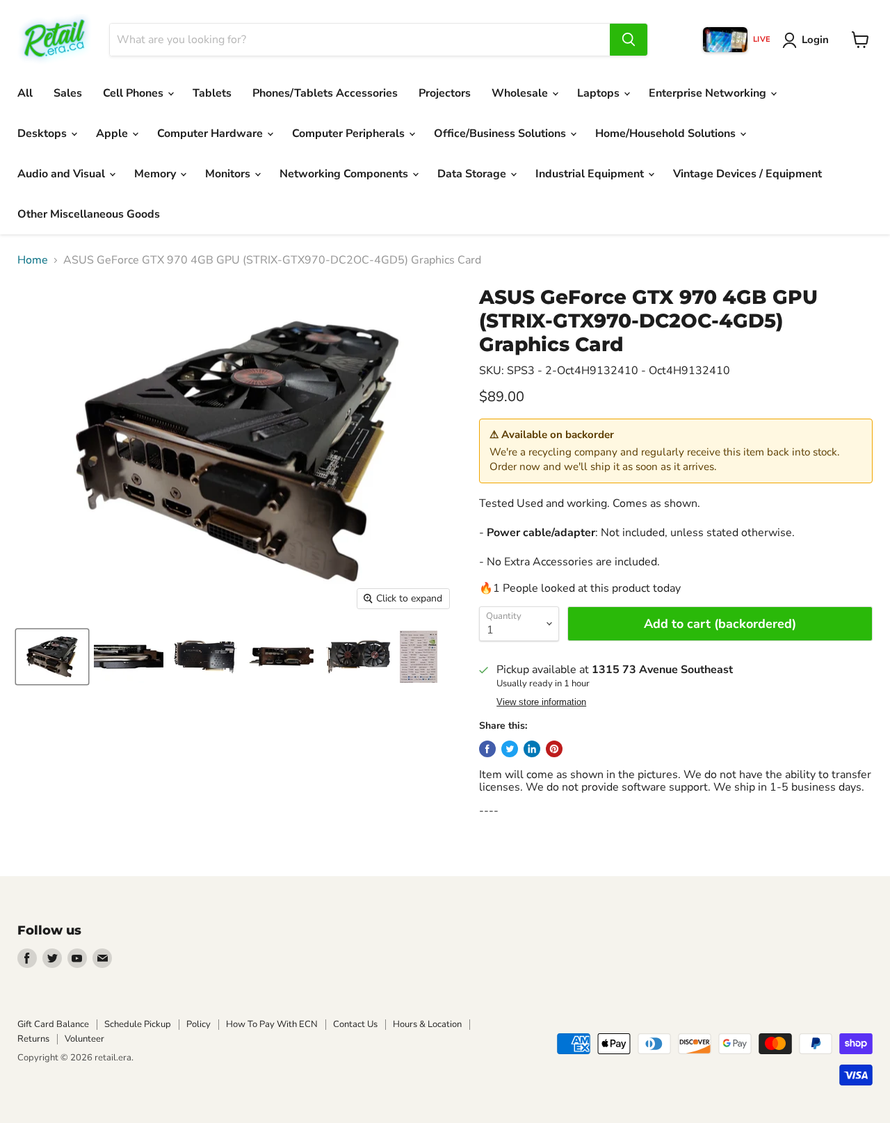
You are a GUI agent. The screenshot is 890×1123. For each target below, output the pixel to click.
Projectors (445, 93)
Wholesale (521, 93)
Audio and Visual (62, 173)
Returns (33, 1039)
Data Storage (473, 173)
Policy (198, 1024)
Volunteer (84, 1039)
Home (32, 260)
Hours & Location (427, 1024)
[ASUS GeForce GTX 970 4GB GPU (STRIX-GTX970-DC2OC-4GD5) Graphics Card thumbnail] (52, 656)
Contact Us (355, 1024)
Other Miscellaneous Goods (88, 214)
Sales (68, 93)
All (25, 93)
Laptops (599, 93)
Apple (113, 133)
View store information (541, 702)
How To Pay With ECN (272, 1024)
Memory (156, 173)
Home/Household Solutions (666, 133)
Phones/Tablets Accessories (325, 93)
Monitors (229, 173)
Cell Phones (134, 93)
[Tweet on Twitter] (509, 749)
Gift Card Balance (53, 1024)
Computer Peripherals (349, 133)
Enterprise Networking (709, 93)
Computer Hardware (211, 133)
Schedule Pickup (137, 1024)
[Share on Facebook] (487, 749)
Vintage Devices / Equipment (747, 173)
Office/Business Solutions (501, 133)
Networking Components (345, 173)
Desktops (43, 133)
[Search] (628, 40)
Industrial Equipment (591, 173)
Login (815, 40)
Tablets (212, 93)
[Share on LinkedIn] (532, 749)
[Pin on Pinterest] (554, 749)
